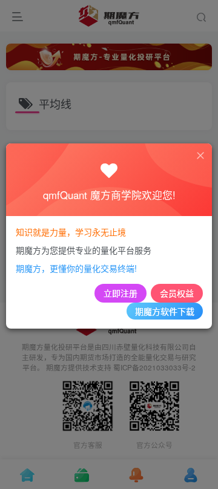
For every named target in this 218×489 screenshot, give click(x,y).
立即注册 (120, 293)
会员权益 (177, 293)
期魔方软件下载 (164, 311)
